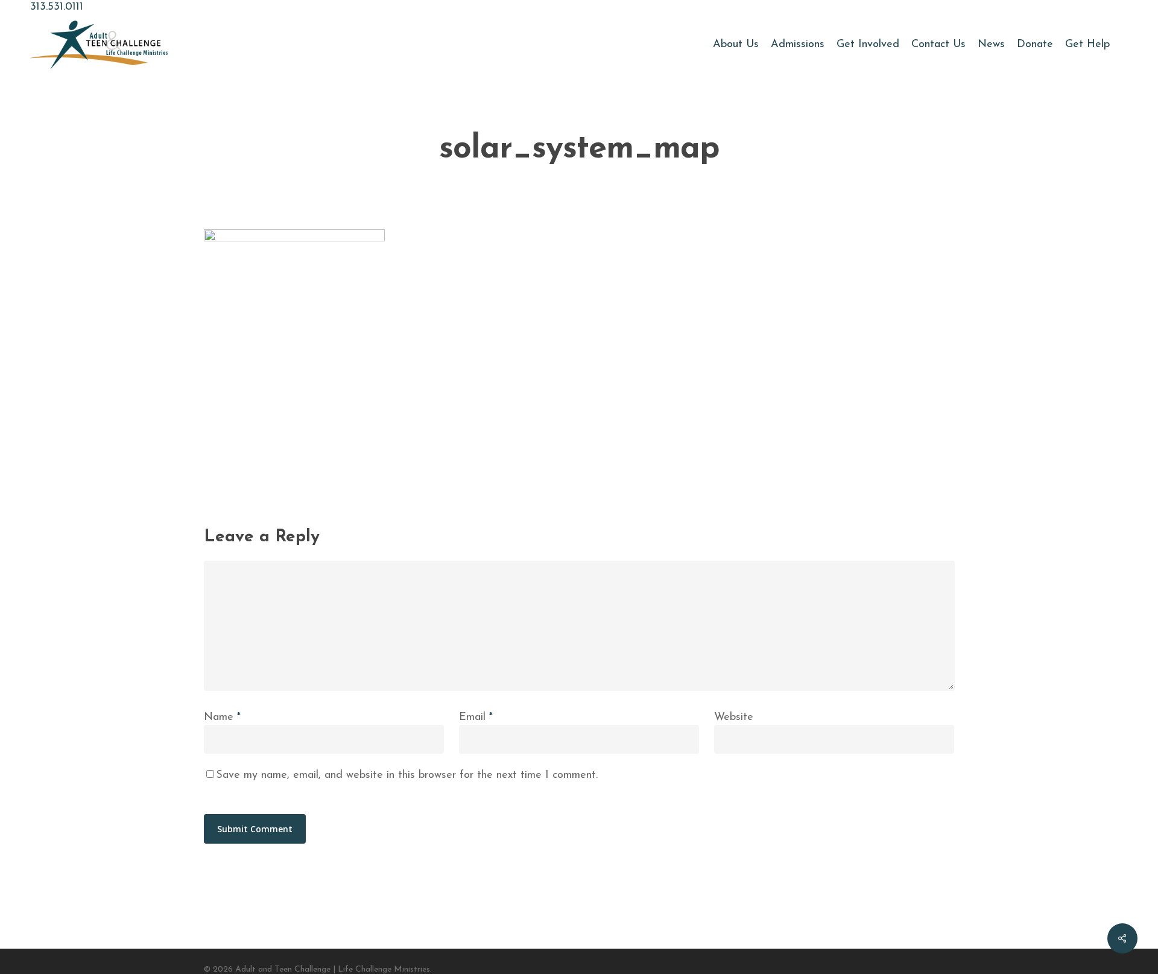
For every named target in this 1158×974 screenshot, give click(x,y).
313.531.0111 (56, 7)
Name (222, 717)
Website (733, 717)
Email (476, 717)
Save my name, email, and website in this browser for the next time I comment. (407, 775)
